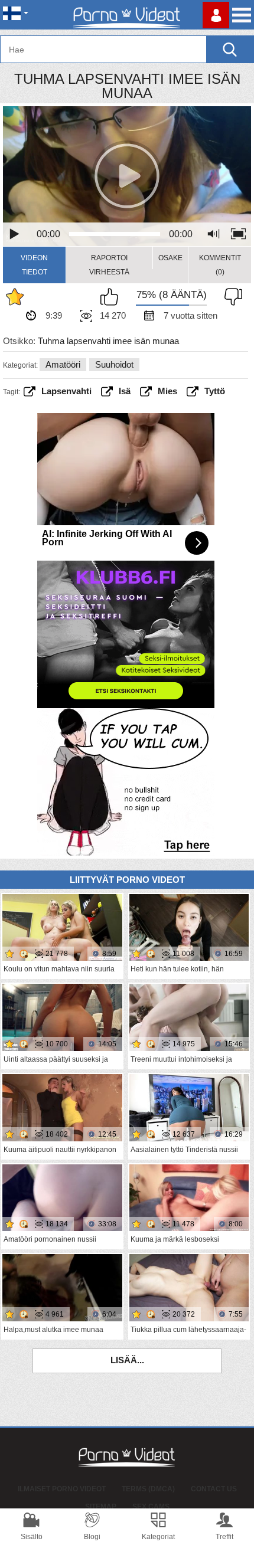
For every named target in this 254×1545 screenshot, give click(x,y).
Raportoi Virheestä (109, 265)
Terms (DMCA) (148, 1489)
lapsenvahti (66, 391)
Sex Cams (151, 1507)
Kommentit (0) (220, 265)
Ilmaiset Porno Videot (62, 1489)
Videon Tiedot (34, 265)
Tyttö (214, 391)
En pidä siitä (230, 297)
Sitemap (100, 1507)
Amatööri (62, 364)
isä (125, 391)
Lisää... (127, 1360)
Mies (167, 391)
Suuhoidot (114, 364)
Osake (170, 258)
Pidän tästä (112, 297)
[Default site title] (127, 15)
